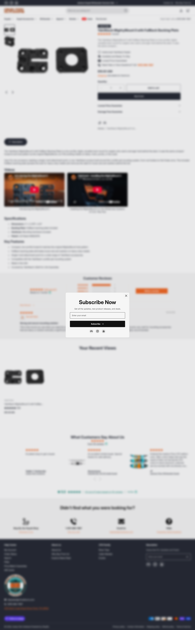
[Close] (126, 296)
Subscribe (95, 324)
